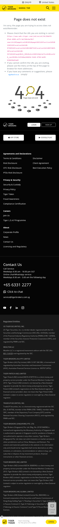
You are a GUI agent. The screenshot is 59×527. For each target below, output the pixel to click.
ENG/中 (28, 2)
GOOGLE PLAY (46, 137)
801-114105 (7, 353)
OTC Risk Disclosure (12, 168)
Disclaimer (38, 158)
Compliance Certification (14, 203)
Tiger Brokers (18, 8)
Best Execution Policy (42, 168)
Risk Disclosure (10, 163)
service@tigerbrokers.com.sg (16, 297)
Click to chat (15, 292)
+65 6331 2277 (17, 285)
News (5, 237)
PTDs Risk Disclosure (12, 172)
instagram (22, 307)
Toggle (54, 8)
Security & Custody (12, 184)
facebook (10, 307)
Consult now (52, 510)
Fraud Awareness (11, 199)
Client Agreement (41, 163)
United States (48, 2)
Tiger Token (8, 194)
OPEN (51, 521)
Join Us (6, 215)
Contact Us (8, 241)
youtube (4, 307)
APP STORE (14, 137)
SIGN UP (48, 125)
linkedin (16, 307)
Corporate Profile (11, 232)
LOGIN (33, 125)
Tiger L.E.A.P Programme (14, 220)
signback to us (13, 74)
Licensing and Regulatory (14, 246)
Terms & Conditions (12, 158)
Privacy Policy (9, 189)
